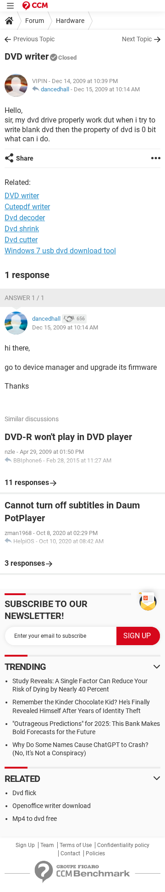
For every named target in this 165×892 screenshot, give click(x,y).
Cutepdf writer (27, 206)
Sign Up (25, 845)
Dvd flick (24, 793)
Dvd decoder (25, 217)
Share (24, 158)
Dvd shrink (22, 228)
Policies (95, 853)
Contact (70, 853)
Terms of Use (76, 845)
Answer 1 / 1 (24, 297)
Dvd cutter (21, 239)
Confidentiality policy (123, 845)
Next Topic (137, 39)
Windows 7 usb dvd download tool (60, 250)
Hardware (70, 20)
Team (47, 845)
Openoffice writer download (51, 805)
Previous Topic (34, 39)
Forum (34, 20)
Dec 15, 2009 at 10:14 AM (107, 89)
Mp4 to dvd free (34, 818)
